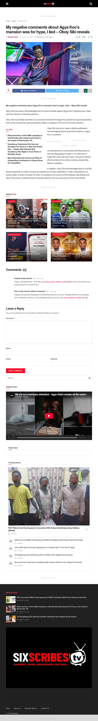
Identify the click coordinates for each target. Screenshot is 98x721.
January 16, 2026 (14, 259)
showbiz (50, 37)
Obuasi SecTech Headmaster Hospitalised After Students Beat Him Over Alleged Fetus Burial (48, 562)
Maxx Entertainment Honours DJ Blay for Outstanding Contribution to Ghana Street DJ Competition (25, 160)
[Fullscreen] (89, 437)
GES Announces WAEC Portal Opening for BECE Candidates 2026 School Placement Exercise (48, 540)
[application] (49, 416)
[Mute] (85, 437)
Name (8, 348)
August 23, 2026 (14, 226)
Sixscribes (14, 713)
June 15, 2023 (27, 37)
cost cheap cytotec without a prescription (56, 281)
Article (14, 21)
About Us (17, 708)
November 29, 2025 (60, 259)
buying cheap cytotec (23, 278)
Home (8, 21)
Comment (10, 318)
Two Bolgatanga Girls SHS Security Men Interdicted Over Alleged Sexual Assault (43, 555)
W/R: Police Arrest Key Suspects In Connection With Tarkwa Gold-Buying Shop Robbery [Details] (43, 529)
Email (8, 359)
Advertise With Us (31, 708)
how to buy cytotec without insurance (29, 291)
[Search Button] (89, 378)
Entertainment (22, 21)
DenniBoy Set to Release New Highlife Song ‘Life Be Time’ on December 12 (71, 255)
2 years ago (39, 278)
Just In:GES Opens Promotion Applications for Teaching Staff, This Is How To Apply (44, 547)
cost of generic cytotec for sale (76, 297)
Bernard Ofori (13, 37)
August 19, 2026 (59, 226)
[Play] (9, 437)
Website (54, 359)
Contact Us (45, 708)
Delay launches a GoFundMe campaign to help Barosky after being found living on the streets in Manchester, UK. (25, 138)
